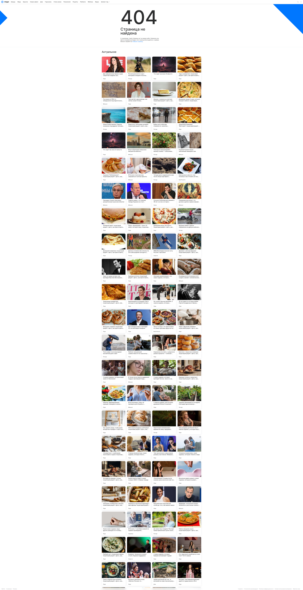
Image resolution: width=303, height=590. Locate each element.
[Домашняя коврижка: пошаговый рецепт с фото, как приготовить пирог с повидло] (113, 245)
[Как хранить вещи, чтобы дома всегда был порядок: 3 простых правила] (113, 422)
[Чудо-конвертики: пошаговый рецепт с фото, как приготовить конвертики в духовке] (189, 68)
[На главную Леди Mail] (6, 2)
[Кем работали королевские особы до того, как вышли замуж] (164, 498)
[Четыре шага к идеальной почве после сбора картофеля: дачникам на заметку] (164, 169)
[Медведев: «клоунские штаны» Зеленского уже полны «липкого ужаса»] (189, 498)
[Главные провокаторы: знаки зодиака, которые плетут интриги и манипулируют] (139, 448)
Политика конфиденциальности (266, 588)
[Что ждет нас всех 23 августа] (164, 68)
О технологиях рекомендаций (251, 588)
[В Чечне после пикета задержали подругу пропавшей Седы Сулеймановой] (139, 372)
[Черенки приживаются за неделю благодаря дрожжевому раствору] (189, 397)
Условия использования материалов (283, 588)
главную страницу (137, 41)
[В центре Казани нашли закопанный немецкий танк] (189, 144)
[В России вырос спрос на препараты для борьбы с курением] (139, 397)
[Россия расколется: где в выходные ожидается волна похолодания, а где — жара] (139, 68)
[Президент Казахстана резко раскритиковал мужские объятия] (113, 195)
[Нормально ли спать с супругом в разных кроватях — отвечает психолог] (164, 346)
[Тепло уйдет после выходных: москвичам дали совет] (113, 346)
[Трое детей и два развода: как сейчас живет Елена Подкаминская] (139, 94)
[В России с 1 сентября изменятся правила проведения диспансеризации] (139, 523)
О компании (9, 588)
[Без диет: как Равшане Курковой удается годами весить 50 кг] (189, 574)
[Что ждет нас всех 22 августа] (113, 144)
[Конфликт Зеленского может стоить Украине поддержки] (139, 549)
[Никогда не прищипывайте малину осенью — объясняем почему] (164, 144)
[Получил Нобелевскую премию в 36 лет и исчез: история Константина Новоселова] (164, 195)
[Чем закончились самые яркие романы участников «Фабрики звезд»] (164, 448)
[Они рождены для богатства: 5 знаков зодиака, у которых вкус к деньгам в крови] (189, 422)
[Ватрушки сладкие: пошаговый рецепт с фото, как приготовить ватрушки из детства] (113, 321)
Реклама (15, 588)
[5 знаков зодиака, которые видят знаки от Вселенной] (113, 372)
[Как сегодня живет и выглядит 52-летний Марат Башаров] (139, 321)
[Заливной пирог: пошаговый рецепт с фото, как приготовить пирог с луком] (113, 220)
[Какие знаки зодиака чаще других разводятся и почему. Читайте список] (113, 523)
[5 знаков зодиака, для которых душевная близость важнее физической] (164, 397)
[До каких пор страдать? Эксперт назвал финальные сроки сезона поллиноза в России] (164, 523)
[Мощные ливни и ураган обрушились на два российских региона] (189, 220)
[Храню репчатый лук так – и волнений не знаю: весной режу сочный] (164, 574)
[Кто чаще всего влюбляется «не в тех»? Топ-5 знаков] (189, 549)
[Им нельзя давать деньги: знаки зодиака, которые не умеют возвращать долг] (189, 473)
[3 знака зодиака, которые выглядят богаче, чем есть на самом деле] (164, 372)
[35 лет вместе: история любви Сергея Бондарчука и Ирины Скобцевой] (189, 296)
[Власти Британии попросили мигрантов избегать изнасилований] (139, 144)
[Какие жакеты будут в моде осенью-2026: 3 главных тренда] (139, 473)
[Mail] (2, 2)
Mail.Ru (3, 588)
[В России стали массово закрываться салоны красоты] (139, 169)
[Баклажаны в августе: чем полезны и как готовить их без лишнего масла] (189, 169)
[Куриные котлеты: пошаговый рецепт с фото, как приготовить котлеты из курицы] (139, 271)
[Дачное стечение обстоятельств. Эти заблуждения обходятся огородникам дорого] (139, 245)
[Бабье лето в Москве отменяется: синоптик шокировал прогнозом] (164, 119)
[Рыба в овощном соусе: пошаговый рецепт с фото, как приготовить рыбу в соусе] (189, 523)
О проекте (240, 588)
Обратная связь (296, 588)
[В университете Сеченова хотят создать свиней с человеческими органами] (189, 271)
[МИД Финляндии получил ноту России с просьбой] (164, 245)
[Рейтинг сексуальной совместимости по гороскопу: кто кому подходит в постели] (139, 346)
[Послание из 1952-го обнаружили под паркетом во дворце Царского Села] (113, 94)
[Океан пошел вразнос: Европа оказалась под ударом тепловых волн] (113, 119)
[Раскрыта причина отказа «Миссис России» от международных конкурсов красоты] (139, 574)
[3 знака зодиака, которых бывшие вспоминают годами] (164, 549)
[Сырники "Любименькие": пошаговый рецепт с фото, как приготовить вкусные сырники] (113, 169)
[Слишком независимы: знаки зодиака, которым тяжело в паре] (189, 448)
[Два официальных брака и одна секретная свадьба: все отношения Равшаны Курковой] (113, 68)
